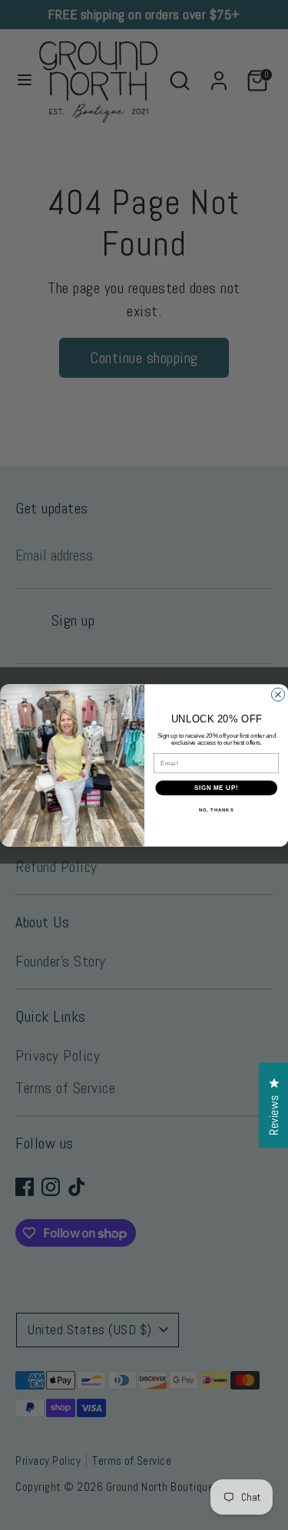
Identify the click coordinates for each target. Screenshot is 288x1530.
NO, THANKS (215, 809)
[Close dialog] (277, 694)
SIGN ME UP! (216, 788)
